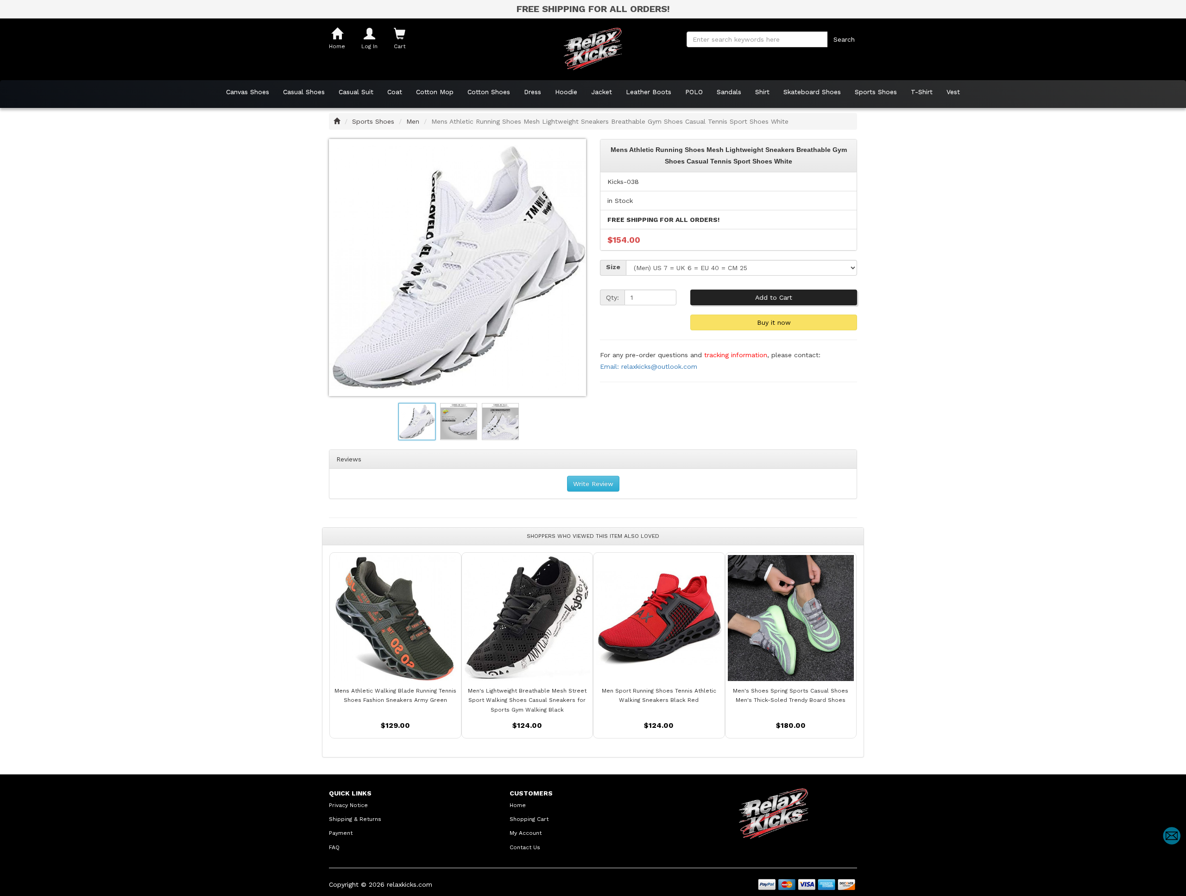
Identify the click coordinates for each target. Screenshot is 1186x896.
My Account (526, 833)
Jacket (601, 91)
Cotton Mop (435, 91)
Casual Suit (356, 91)
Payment (341, 833)
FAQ (334, 847)
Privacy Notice (348, 805)
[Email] (1171, 836)
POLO (694, 91)
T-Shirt (922, 91)
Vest (953, 91)
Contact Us (525, 847)
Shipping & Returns (355, 819)
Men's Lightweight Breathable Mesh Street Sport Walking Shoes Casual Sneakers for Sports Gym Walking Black (527, 700)
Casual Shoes (304, 91)
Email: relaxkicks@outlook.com (648, 366)
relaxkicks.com (409, 884)
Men (412, 121)
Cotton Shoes (488, 91)
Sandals (729, 91)
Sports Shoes (876, 91)
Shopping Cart (529, 819)
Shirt (762, 91)
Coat (394, 91)
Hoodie (566, 91)
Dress (532, 91)
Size (613, 267)
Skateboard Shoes (812, 91)
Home (518, 805)
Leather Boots (648, 91)
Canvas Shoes (247, 91)
